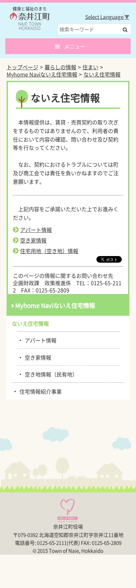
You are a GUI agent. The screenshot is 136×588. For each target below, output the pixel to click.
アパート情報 (36, 230)
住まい (90, 67)
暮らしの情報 (60, 67)
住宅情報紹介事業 (39, 391)
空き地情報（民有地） (50, 373)
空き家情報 (33, 240)
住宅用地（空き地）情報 (49, 251)
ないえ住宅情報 (102, 74)
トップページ (22, 67)
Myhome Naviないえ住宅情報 (42, 74)
